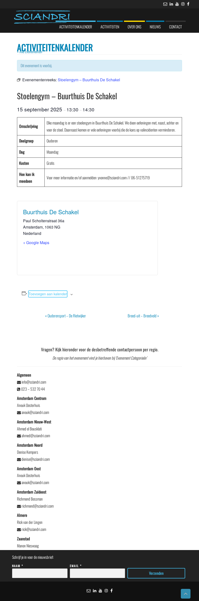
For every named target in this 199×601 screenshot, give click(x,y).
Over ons (134, 27)
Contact (175, 27)
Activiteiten (109, 27)
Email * (76, 566)
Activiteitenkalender (75, 27)
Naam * (17, 566)
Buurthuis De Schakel (51, 211)
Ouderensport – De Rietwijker (65, 316)
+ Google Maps (36, 242)
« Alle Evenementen (29, 51)
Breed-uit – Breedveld (143, 316)
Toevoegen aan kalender (48, 293)
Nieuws (155, 27)
